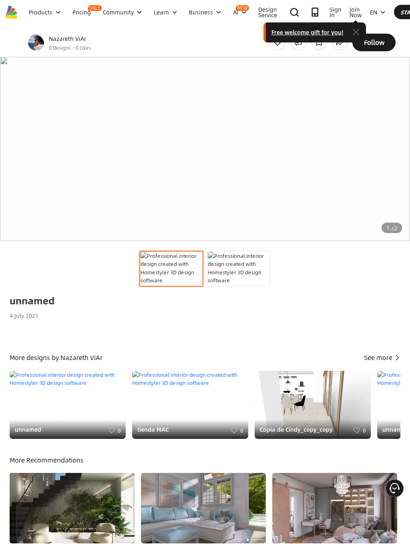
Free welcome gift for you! (307, 32)
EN (373, 12)
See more (379, 357)
